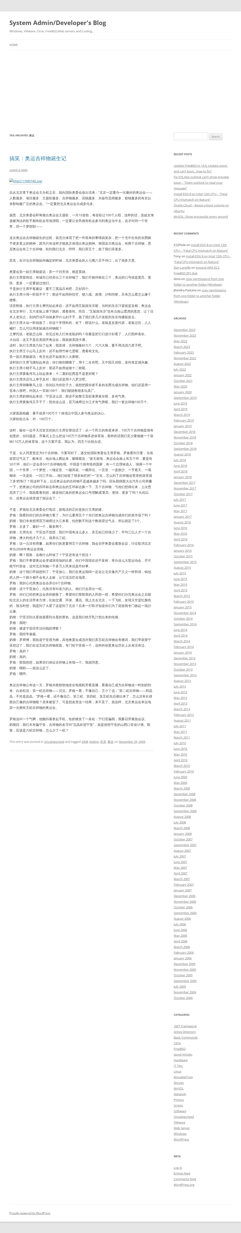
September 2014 (185, 624)
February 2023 (184, 352)
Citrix (177, 1043)
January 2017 (183, 516)
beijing (94, 742)
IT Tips (178, 1066)
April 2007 (180, 873)
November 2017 (185, 488)
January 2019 (183, 426)
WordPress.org (184, 1185)
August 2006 (182, 918)
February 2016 (184, 545)
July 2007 (180, 856)
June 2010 (180, 749)
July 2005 (180, 986)
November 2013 (185, 664)
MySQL (179, 1088)
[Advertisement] (120, 86)
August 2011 (182, 720)
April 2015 (180, 590)
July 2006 (180, 924)
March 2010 (182, 766)
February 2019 (184, 420)
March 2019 (182, 415)
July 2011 (180, 726)
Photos (179, 1100)
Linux (177, 1071)
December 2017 (184, 483)
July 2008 (180, 822)
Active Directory (185, 1032)
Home (13, 45)
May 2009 (180, 783)
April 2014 (180, 635)
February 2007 (184, 884)
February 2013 (184, 715)
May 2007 (180, 867)
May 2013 (180, 698)
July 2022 (180, 369)
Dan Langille (182, 267)
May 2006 (180, 935)
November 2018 (185, 437)
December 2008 (184, 794)
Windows (180, 1134)
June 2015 (180, 579)
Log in (178, 1168)
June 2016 (180, 528)
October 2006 (183, 907)
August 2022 (182, 364)
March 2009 (182, 788)
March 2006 (182, 947)
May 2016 (180, 533)
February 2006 (184, 952)
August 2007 (182, 850)
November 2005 (185, 969)
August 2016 (182, 522)
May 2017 (180, 511)
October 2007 (183, 839)
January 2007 (183, 890)
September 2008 (185, 811)
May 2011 (180, 732)
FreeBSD (179, 1049)
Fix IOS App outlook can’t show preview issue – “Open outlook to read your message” (201, 182)
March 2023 (182, 347)
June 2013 (180, 692)
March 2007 (182, 879)
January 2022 (183, 375)
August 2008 (182, 817)
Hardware (181, 1060)
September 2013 (185, 675)
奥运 (111, 742)
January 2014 (183, 652)
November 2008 (185, 800)
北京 (103, 742)
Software (180, 1111)
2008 (84, 742)
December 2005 (184, 964)
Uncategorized (54, 742)
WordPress (181, 1139)
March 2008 (182, 828)
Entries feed (182, 1173)
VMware (179, 1122)
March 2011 (182, 737)
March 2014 (182, 641)
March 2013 (182, 709)
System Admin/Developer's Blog (57, 22)
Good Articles (183, 1054)
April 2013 (180, 703)
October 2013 (183, 669)
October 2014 (183, 618)
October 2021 (183, 381)
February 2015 (184, 601)
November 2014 (185, 613)
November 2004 (185, 992)
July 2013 (180, 686)
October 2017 (183, 494)
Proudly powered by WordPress (29, 1213)
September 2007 (185, 845)
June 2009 (180, 777)
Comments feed (185, 1179)
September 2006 (185, 913)
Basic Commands (186, 1037)
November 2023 (185, 335)
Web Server (182, 1128)
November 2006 (185, 901)
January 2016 (183, 550)
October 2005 (183, 975)
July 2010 (180, 743)
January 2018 (183, 477)
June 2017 (180, 505)
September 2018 (185, 449)
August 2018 (182, 454)
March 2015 (182, 596)
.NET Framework (185, 1026)
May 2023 (180, 341)
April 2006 (180, 941)
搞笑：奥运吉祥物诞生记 (37, 158)
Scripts (178, 1105)
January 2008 (183, 834)
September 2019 (185, 398)
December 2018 (184, 432)
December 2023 (184, 330)
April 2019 (180, 409)
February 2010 (184, 771)
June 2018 (180, 466)
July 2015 (180, 573)
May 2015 (180, 584)
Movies (179, 1083)
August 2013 (182, 681)
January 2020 (183, 392)
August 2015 (182, 567)
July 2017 (180, 499)
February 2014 (184, 647)
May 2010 (180, 754)
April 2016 (180, 539)
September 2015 (185, 562)
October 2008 (183, 805)
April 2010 (180, 760)
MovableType (183, 1077)
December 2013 (184, 658)
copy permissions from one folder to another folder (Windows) (200, 296)
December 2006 (184, 896)
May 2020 (180, 386)
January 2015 (183, 607)
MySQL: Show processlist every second (201, 216)
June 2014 (180, 630)
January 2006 (183, 958)
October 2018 (183, 443)
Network (180, 1094)
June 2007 (180, 862)
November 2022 (185, 358)
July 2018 (180, 460)
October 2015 (183, 556)
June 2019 (180, 403)
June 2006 (180, 930)
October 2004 (183, 998)
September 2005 (185, 981)
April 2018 (180, 471)
